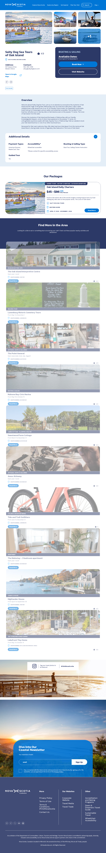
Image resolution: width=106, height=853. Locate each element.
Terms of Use (45, 801)
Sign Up (79, 762)
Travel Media (68, 803)
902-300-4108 (28, 67)
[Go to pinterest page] (23, 823)
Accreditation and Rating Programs (91, 800)
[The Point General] (53, 335)
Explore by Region (52, 5)
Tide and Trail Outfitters (19, 517)
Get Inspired (64, 5)
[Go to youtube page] (19, 823)
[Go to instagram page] (11, 83)
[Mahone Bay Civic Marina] (53, 376)
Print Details (9, 88)
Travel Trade (67, 806)
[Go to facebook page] (6, 83)
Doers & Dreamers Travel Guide (92, 807)
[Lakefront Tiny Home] (53, 622)
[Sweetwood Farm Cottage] (53, 417)
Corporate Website (66, 799)
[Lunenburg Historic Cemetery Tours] (53, 295)
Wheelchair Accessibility (90, 819)
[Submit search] (83, 5)
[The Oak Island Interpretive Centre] (53, 254)
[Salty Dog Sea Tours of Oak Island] (28, 28)
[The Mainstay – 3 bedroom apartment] (53, 540)
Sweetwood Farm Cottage (20, 435)
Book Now (76, 64)
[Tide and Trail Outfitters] (53, 499)
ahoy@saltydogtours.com (31, 69)
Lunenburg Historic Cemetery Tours (24, 312)
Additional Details (19, 136)
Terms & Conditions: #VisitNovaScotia (47, 806)
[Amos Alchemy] (53, 458)
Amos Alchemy (15, 476)
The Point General (16, 353)
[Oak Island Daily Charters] (25, 198)
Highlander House (16, 599)
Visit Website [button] (78, 71)
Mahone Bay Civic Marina (19, 394)
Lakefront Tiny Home (17, 640)
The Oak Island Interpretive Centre (24, 271)
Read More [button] (92, 210)
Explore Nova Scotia (38, 5)
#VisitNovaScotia (67, 666)
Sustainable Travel (90, 813)
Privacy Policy (58, 772)
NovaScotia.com (47, 845)
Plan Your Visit (75, 5)
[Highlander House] (53, 581)
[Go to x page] (14, 823)
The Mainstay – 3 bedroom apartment (25, 558)
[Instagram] (34, 668)
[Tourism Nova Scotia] (15, 4)
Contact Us (44, 812)
